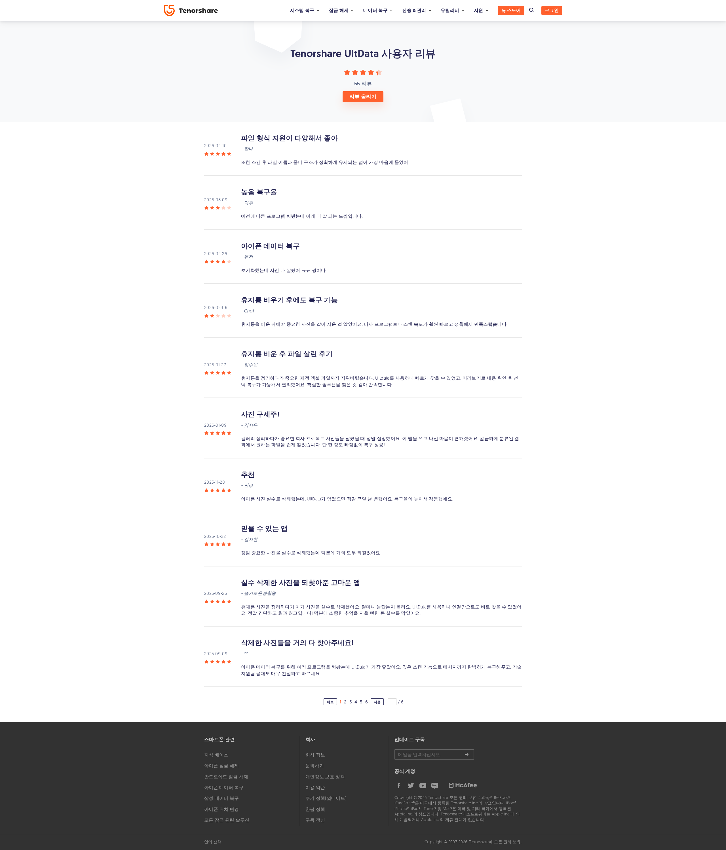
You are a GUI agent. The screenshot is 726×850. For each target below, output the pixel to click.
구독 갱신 (315, 820)
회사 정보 (315, 755)
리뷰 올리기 (363, 96)
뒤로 (330, 702)
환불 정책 (315, 809)
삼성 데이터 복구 (221, 798)
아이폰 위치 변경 (221, 809)
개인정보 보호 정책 (325, 776)
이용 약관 (315, 787)
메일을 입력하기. (434, 754)
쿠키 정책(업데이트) (326, 798)
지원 (478, 10)
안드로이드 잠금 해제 (226, 776)
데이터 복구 (375, 10)
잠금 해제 (339, 10)
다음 (377, 702)
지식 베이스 (216, 755)
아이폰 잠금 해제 (221, 765)
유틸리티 (450, 10)
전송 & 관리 (414, 10)
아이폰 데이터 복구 (224, 787)
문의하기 (314, 765)
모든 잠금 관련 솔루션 (227, 820)
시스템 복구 (302, 10)
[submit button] (466, 754)
